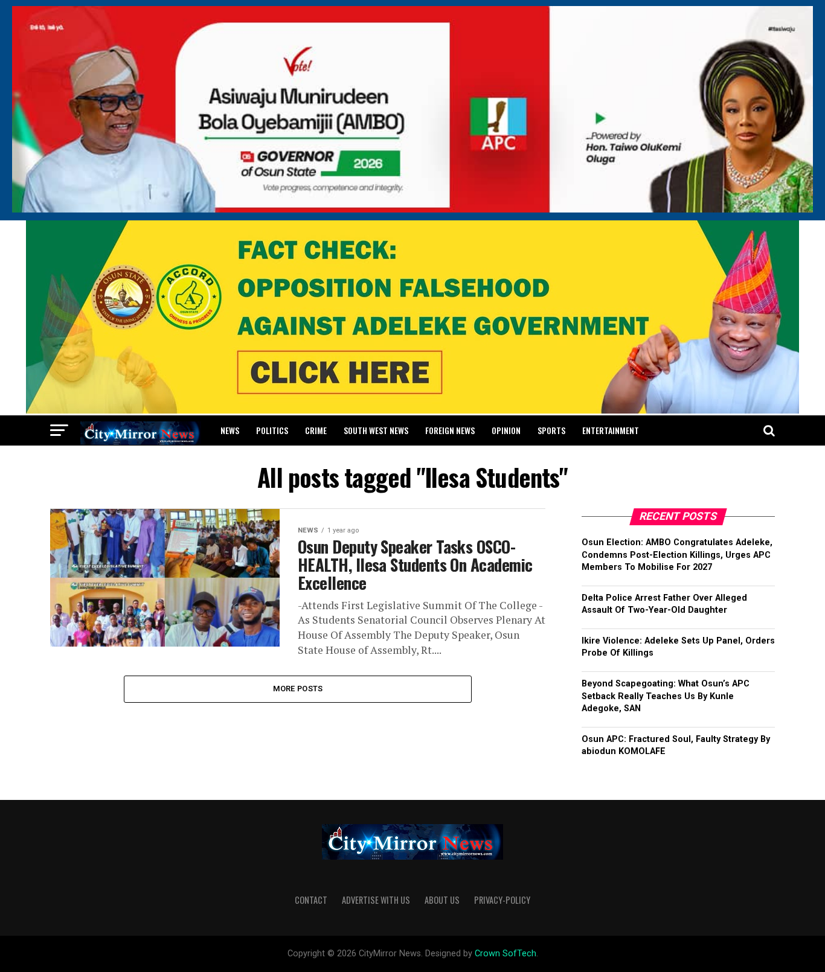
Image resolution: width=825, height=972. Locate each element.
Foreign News (450, 430)
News (229, 430)
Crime (316, 430)
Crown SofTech (505, 953)
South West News (376, 430)
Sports (551, 430)
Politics (272, 430)
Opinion (506, 430)
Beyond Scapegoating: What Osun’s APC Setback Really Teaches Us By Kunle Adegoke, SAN (666, 696)
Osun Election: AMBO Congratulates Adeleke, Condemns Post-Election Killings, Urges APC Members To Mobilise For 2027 (677, 554)
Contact (311, 900)
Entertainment (610, 430)
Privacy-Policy (502, 900)
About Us (442, 900)
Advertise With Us (376, 900)
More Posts (298, 688)
